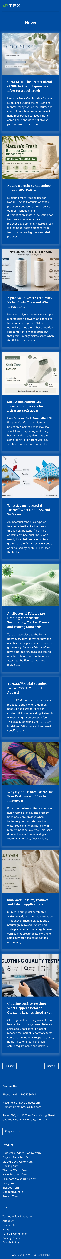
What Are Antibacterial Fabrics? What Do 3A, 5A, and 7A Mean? (28, 510)
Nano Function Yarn (14, 1174)
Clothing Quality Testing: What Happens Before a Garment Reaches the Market (29, 1008)
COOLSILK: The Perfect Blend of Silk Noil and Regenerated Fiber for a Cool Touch (29, 86)
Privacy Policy (11, 1238)
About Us (8, 1220)
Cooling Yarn (10, 1166)
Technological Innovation (17, 1216)
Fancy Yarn (9, 1183)
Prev (11, 1066)
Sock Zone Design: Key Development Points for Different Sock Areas (25, 406)
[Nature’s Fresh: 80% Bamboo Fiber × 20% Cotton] (30, 157)
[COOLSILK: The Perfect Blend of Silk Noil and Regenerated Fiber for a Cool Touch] (30, 54)
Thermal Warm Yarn (14, 1170)
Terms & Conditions (14, 1233)
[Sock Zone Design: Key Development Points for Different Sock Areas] (30, 373)
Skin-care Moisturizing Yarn (19, 1178)
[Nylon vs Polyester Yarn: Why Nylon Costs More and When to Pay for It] (30, 270)
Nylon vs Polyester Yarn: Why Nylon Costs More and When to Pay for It (29, 302)
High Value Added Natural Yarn (21, 1152)
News (5, 1229)
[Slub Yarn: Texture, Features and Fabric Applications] (30, 871)
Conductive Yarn (12, 1191)
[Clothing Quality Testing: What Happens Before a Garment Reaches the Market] (30, 975)
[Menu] (57, 5)
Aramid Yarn (10, 1196)
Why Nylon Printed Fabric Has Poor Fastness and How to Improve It (30, 796)
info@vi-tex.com (31, 1107)
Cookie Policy (11, 1242)
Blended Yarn (10, 1187)
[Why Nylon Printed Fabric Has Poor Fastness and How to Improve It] (30, 763)
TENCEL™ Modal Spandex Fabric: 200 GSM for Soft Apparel (27, 688)
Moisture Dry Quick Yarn (17, 1161)
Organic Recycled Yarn (16, 1157)
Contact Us (9, 1225)
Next (50, 1066)
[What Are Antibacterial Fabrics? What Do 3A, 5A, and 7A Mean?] (30, 477)
